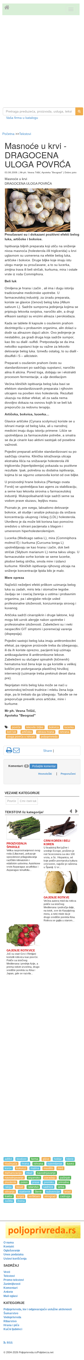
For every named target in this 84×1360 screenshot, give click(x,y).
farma (34, 1159)
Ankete (8, 1291)
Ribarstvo (10, 1321)
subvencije (53, 1191)
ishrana (64, 732)
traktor (9, 1196)
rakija (8, 1187)
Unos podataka (14, 1254)
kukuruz (21, 1168)
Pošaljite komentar (44, 766)
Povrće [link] (11, 801)
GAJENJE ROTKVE (56, 897)
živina (21, 1201)
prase (35, 1182)
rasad (19, 1187)
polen (24, 1182)
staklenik (24, 1191)
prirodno (63, 1182)
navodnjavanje (46, 1173)
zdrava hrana (45, 732)
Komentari (11, 1287)
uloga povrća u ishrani (21, 736)
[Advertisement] (42, 62)
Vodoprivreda (12, 1317)
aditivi (8, 1159)
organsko (34, 1177)
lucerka (69, 727)
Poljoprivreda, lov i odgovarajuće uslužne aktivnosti (38, 1309)
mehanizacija (13, 1173)
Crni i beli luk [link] (28, 801)
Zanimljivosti (12, 1284)
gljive (46, 1159)
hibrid (70, 1159)
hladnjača (11, 1163)
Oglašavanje (12, 1250)
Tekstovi (25, 134)
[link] (42, 1230)
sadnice (48, 1187)
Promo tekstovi (14, 1280)
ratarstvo (33, 1187)
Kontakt (9, 1246)
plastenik (10, 1182)
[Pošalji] (16, 750)
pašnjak (65, 1177)
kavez (70, 1163)
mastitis (48, 1168)
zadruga (65, 1196)
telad (67, 1191)
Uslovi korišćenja (15, 1258)
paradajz (50, 1177)
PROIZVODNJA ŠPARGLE (17, 845)
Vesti (7, 1272)
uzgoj (20, 1196)
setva (61, 1187)
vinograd (50, 1196)
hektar (58, 1159)
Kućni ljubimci (13, 1329)
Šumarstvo (11, 1313)
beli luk (11, 732)
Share (47, 750)
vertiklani (34, 1196)
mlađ (29, 1173)
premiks (49, 1182)
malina (35, 1168)
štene (38, 1191)
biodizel (22, 1159)
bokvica (54, 727)
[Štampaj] (9, 750)
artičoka (27, 732)
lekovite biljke (34, 727)
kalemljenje (55, 1163)
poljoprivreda (49, 736)
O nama (9, 1242)
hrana (25, 1163)
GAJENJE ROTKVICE (21, 950)
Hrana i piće (11, 1325)
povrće (16, 727)
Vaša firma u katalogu (22, 118)
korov (8, 1168)
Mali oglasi (11, 1296)
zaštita (9, 1201)
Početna (8, 134)
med (60, 1168)
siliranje (10, 1191)
